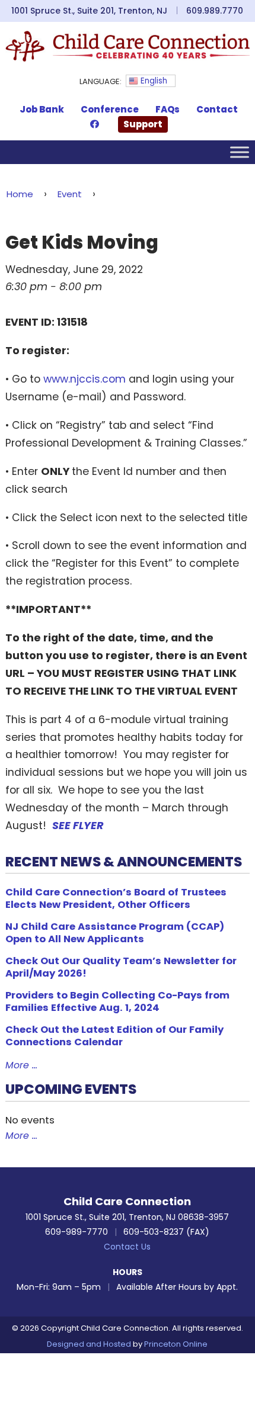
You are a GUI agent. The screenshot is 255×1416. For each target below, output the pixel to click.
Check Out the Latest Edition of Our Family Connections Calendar (114, 1036)
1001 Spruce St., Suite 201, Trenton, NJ (89, 11)
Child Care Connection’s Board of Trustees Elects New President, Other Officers (116, 898)
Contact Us (127, 1247)
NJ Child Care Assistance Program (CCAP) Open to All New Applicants (114, 933)
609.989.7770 (214, 11)
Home (20, 194)
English (152, 80)
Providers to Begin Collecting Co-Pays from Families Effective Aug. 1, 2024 (117, 1001)
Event (70, 194)
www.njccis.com (84, 379)
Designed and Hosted (89, 1344)
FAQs (167, 109)
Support (142, 124)
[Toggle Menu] (239, 152)
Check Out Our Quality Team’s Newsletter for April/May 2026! (121, 967)
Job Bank (42, 109)
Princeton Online (176, 1344)
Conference (110, 109)
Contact (217, 109)
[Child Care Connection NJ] (127, 45)
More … (21, 1065)
